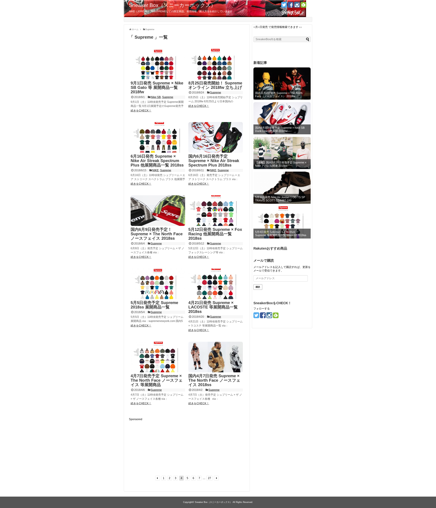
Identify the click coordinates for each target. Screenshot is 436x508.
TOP (128, 19)
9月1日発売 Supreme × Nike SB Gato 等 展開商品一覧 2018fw (157, 87)
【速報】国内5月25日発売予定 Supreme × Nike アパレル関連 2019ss (280, 164)
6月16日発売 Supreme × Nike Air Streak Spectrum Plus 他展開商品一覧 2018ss (157, 161)
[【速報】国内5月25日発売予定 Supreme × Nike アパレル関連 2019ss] (282, 153)
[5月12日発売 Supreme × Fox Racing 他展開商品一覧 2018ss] (215, 211)
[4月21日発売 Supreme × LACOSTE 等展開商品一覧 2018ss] (215, 284)
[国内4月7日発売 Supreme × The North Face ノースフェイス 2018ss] (215, 357)
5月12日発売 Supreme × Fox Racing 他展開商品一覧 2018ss (215, 234)
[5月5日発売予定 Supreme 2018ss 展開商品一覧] (158, 284)
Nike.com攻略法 (203, 19)
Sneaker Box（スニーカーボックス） (172, 5)
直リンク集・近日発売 (146, 19)
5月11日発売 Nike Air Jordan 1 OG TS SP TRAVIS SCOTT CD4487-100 (280, 199)
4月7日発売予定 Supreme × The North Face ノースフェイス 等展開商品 (157, 380)
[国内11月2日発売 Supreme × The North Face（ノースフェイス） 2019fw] (282, 83)
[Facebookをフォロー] (290, 6)
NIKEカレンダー (169, 19)
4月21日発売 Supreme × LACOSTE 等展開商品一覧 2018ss (213, 307)
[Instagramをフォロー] (297, 6)
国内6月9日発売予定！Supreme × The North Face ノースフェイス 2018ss (157, 234)
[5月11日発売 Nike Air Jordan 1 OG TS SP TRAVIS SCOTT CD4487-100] (282, 188)
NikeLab (251, 19)
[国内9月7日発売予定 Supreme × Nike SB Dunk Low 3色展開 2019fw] (282, 118)
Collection (264, 19)
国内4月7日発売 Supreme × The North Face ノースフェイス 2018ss (214, 380)
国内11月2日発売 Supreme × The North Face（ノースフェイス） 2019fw (278, 95)
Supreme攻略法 (224, 19)
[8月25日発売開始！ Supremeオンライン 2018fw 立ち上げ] (215, 64)
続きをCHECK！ (141, 110)
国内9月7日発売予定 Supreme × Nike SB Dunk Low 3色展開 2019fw (280, 129)
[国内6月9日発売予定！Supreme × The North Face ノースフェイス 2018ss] (158, 211)
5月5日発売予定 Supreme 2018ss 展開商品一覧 (154, 304)
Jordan (239, 19)
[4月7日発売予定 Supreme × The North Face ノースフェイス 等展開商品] (158, 357)
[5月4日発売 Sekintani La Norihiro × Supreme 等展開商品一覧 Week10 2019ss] (282, 222)
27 (209, 478)
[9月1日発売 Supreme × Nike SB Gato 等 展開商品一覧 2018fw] (158, 64)
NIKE (155, 170)
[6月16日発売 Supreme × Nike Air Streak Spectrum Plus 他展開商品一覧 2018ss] (158, 137)
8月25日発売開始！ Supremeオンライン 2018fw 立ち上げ (215, 85)
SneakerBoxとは (282, 19)
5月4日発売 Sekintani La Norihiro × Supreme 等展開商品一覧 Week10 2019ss (280, 234)
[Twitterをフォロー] (284, 6)
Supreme (187, 19)
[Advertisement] (157, 445)
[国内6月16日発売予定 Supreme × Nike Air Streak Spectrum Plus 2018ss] (215, 137)
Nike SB (156, 97)
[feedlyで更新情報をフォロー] (303, 6)
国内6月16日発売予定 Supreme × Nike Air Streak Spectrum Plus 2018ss (213, 161)
